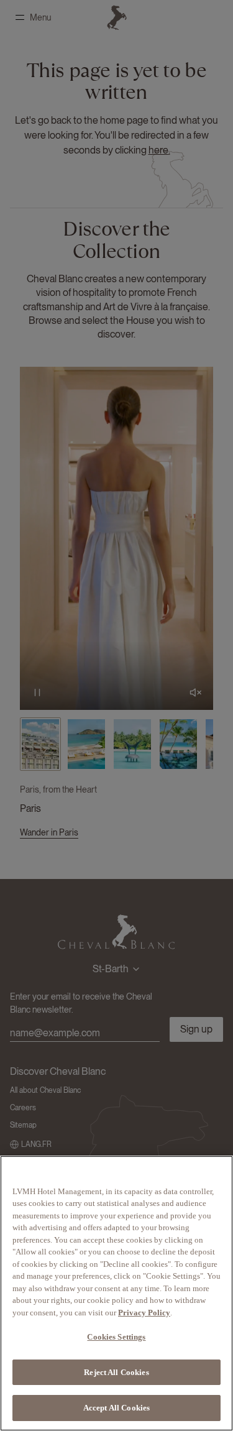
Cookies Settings (116, 1336)
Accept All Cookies (116, 1407)
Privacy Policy (144, 1312)
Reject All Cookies (116, 1372)
